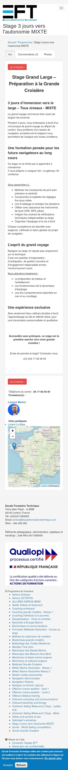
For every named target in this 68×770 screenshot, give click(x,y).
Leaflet (44, 485)
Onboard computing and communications (35, 699)
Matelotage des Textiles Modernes (31, 643)
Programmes (25, 42)
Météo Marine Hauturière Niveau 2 (31, 671)
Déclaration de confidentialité (28, 746)
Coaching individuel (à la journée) (30, 615)
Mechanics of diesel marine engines (32, 657)
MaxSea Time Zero (22, 647)
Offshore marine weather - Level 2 (31, 692)
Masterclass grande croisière (28, 640)
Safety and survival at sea (26, 716)
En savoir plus (53, 758)
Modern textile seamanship (27, 674)
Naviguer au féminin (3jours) (28, 685)
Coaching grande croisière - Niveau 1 (32, 612)
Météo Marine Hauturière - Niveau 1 (32, 667)
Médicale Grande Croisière (27, 664)
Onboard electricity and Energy (29, 702)
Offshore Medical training (26, 695)
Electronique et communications (29, 626)
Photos (48, 54)
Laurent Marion (17, 402)
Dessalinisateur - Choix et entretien (31, 619)
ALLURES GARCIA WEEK (26, 601)
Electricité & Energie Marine (27, 622)
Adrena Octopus (21, 594)
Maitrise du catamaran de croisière (31, 636)
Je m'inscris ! (17, 67)
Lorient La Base (16, 424)
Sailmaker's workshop (24, 720)
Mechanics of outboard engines (29, 661)
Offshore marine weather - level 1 (30, 688)
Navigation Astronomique (26, 678)
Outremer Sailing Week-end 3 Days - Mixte (35, 713)
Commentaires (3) (28, 54)
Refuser (21, 765)
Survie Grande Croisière (25, 730)
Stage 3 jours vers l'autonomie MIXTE (33, 723)
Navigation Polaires (22, 681)
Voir (11, 54)
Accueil (12, 42)
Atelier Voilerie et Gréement (27, 605)
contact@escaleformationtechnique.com (34, 519)
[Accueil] (19, 13)
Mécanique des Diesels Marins (29, 650)
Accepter (8, 765)
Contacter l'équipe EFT (25, 743)
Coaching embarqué (23, 608)
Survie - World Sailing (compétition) (31, 727)
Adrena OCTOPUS (22, 598)
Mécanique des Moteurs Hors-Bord (31, 654)
